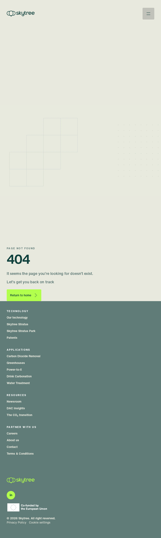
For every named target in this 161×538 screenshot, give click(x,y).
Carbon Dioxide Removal (23, 356)
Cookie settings (39, 522)
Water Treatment (18, 383)
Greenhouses (16, 363)
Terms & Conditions (20, 453)
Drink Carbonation (19, 376)
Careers (12, 433)
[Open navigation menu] (148, 14)
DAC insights (16, 408)
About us (13, 440)
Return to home (20, 295)
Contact (12, 447)
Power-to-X (14, 369)
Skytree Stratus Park (21, 331)
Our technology (17, 317)
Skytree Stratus (17, 324)
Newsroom (14, 401)
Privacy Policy (16, 522)
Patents (12, 337)
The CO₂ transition (19, 415)
